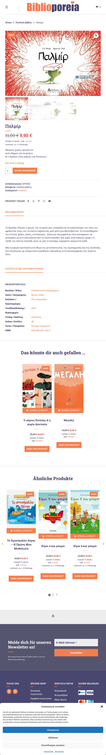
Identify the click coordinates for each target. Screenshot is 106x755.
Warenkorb (60, 690)
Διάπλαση (36, 316)
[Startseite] (53, 7)
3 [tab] (56, 594)
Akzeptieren (53, 730)
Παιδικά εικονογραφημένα (45, 290)
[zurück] (3, 544)
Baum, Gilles (37, 294)
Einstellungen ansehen (53, 745)
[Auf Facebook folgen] (9, 691)
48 (32, 321)
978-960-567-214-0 (40, 330)
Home (8, 22)
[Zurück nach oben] (53, 617)
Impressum (59, 751)
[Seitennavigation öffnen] (11, 7)
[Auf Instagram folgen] (15, 691)
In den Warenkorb (25, 170)
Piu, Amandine (39, 299)
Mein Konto (60, 699)
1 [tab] (49, 594)
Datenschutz (48, 751)
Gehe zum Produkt (37, 449)
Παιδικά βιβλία (24, 22)
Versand (28, 141)
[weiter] (103, 544)
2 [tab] (53, 594)
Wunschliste (61, 695)
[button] (101, 706)
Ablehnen (53, 737)
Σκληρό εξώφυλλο (40, 325)
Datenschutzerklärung (16, 659)
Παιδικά (22, 190)
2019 (33, 308)
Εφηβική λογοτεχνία (41, 698)
